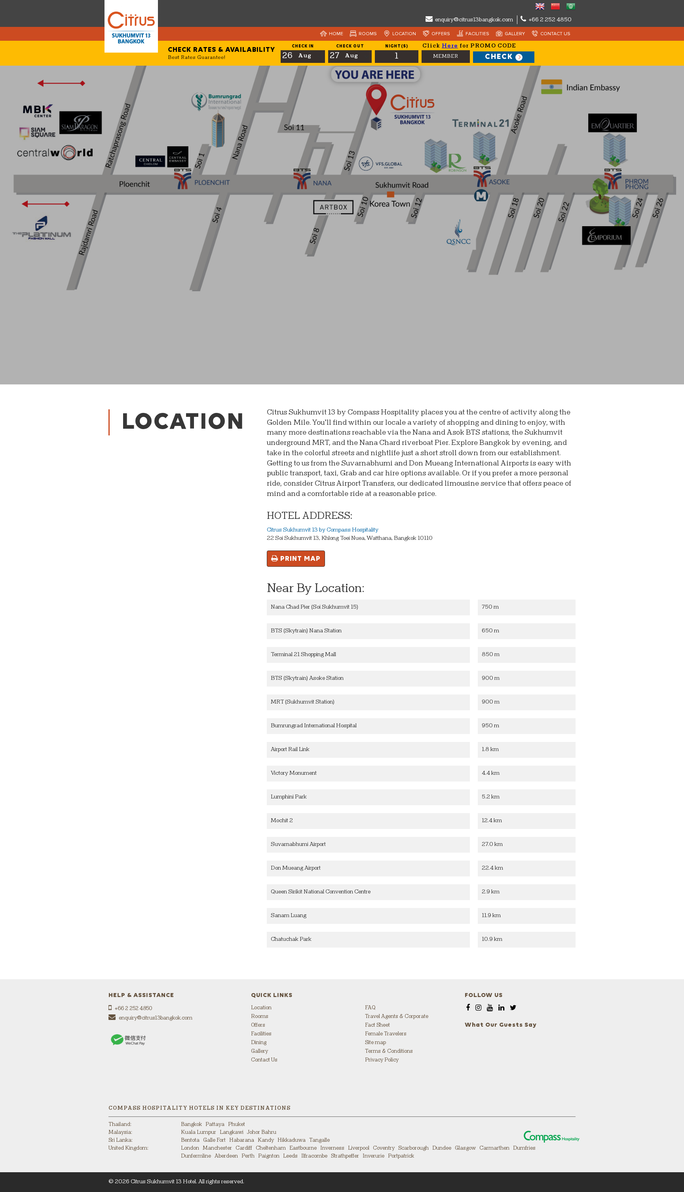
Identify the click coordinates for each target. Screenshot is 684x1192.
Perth (248, 1156)
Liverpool (358, 1148)
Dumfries (524, 1148)
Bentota (190, 1140)
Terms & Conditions (389, 1051)
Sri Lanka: (120, 1140)
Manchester (217, 1148)
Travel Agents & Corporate (396, 1016)
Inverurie (373, 1156)
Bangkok (191, 1124)
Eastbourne (303, 1148)
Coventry (384, 1148)
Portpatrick (401, 1156)
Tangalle (319, 1140)
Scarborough (413, 1148)
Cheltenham (271, 1148)
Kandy (266, 1140)
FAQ (370, 1007)
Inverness (332, 1148)
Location (404, 34)
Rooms (368, 34)
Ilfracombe (314, 1156)
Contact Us (555, 34)
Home (336, 34)
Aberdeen (226, 1156)
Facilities (477, 34)
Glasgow (465, 1148)
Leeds (290, 1156)
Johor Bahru (261, 1132)
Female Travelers (386, 1034)
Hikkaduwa (291, 1140)
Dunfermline (196, 1156)
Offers (440, 34)
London (190, 1148)
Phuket (236, 1124)
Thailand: (119, 1124)
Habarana (241, 1140)
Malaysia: (120, 1132)
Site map (375, 1042)
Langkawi (231, 1132)
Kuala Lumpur (198, 1132)
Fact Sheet (377, 1025)
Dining (258, 1042)
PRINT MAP (299, 558)
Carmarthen (494, 1148)
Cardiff (244, 1148)
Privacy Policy (382, 1060)
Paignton (268, 1156)
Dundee (441, 1148)
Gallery (515, 34)
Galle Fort (214, 1140)
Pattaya (214, 1124)
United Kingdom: (128, 1148)
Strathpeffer (345, 1156)
